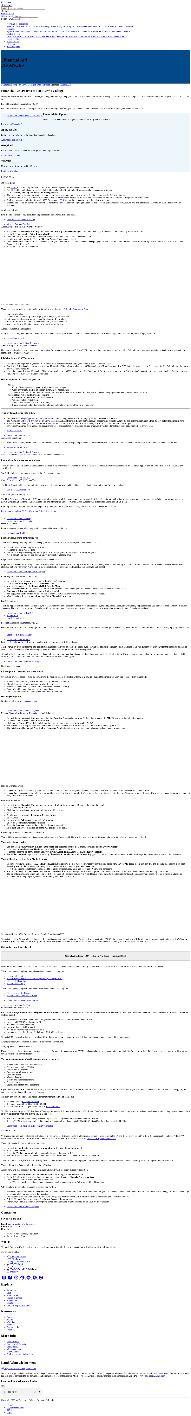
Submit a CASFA (14, 430)
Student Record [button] (13, 34)
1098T (14, 187)
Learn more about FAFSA (18, 435)
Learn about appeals (15, 338)
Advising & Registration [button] (17, 24)
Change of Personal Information (21, 36)
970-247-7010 (16, 1269)
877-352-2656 (16, 1264)
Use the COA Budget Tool (18, 490)
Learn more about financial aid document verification (30, 1126)
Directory (14, 1272)
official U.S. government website (101, 1138)
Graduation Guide (83, 26)
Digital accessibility (15, 1407)
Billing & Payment (23, 31)
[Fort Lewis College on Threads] (35, 1278)
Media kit (11, 1324)
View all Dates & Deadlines (19, 224)
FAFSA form (12, 615)
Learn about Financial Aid (12, 124)
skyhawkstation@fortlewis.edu (21, 1224)
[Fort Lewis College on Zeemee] (41, 1278)
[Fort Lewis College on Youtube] (16, 1278)
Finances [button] (11, 29)
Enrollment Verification (46, 36)
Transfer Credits (119, 36)
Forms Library (13, 41)
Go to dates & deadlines (17, 533)
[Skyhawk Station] (9, 16)
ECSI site (64, 200)
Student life (12, 1300)
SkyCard (60, 36)
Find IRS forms (53, 1106)
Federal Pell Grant (15, 976)
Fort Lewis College (26, 85)
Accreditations (13, 1341)
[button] (95, 183)
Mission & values (14, 1349)
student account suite (28, 701)
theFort (10, 1319)
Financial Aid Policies (91, 31)
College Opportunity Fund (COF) (46, 31)
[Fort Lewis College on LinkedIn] (29, 1278)
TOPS (9, 1410)
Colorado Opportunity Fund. (76, 309)
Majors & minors (14, 1298)
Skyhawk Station (42, 85)
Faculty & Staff (13, 39)
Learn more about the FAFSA (20, 613)
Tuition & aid (12, 1295)
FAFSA (65, 31)
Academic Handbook (124, 26)
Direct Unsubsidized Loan (18, 993)
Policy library (13, 1351)
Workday (11, 1322)
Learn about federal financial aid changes (25, 115)
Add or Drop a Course (30, 26)
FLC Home (6, 2)
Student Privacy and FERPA (77, 36)
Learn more (160, 1376)
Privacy (10, 1405)
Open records (13, 1327)
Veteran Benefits (122, 31)
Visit (9, 1293)
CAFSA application (15, 618)
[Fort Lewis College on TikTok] (23, 1278)
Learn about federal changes (19, 635)
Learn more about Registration (20, 521)
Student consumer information (20, 1354)
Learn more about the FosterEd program (24, 661)
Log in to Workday (9, 171)
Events (10, 1303)
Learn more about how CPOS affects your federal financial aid (28, 511)
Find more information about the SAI (23, 1000)
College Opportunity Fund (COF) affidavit (38, 418)
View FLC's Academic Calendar (21, 219)
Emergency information (17, 1344)
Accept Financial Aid (10, 155)
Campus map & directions (18, 1305)
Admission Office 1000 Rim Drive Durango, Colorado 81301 (18, 1259)
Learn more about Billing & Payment (23, 343)
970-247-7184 (16, 1266)
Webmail (11, 1330)
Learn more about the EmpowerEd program (26, 571)
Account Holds (13, 26)
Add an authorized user (17, 447)
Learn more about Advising (19, 518)
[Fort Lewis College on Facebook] (10, 1278)
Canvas (10, 1317)
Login (9, 1412)
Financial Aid (75, 31)
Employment (12, 1346)
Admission (11, 1290)
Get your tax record (30, 1101)
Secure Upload (7, 13)
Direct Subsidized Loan (17, 981)
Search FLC (6, 19)
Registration (109, 26)
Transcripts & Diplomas (101, 36)
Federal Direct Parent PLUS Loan (22, 995)
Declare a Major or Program (61, 26)
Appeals (10, 31)
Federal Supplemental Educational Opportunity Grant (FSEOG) (35, 978)
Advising (45, 26)
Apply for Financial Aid (11, 140)
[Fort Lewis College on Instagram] (4, 1278)
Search (4, 8)
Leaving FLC (97, 26)
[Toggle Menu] (20, 16)
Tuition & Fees (108, 31)
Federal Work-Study (16, 983)
